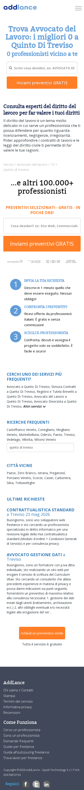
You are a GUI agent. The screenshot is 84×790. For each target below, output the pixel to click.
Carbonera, (63, 478)
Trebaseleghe (25, 483)
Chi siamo (11, 690)
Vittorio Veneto (45, 439)
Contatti (27, 690)
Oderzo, (47, 434)
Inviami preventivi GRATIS (42, 243)
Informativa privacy (17, 707)
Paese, (58, 434)
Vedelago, (14, 439)
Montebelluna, (30, 434)
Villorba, (28, 439)
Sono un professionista (21, 735)
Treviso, (69, 434)
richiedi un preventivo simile (42, 633)
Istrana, (44, 473)
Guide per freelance (18, 746)
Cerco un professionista (21, 729)
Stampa (9, 695)
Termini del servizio (18, 701)
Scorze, (38, 478)
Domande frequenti (18, 741)
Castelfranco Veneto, (22, 430)
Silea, (11, 483)
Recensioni (11, 712)
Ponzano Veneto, (20, 478)
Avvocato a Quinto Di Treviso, (29, 386)
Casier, (49, 478)
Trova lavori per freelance (22, 757)
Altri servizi (33, 406)
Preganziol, (58, 473)
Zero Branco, (27, 473)
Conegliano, (47, 430)
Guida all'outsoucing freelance (26, 752)
